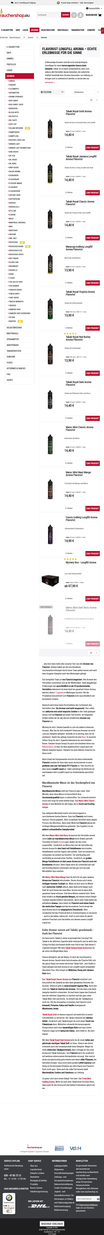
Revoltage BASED (16, 246)
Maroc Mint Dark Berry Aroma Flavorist (81, 609)
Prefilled (11, 64)
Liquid (9, 70)
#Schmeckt (13, 266)
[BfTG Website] (59, 1148)
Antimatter (14, 92)
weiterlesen (49, 82)
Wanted (12, 321)
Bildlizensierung (61, 1209)
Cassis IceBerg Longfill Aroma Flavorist (81, 519)
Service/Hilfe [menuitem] (94, 8)
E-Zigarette (59, 692)
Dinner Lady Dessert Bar (20, 147)
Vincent (12, 84)
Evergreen (13, 175)
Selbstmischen (14, 327)
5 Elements (14, 88)
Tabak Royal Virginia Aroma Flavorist (80, 293)
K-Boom (12, 214)
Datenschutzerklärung (63, 1184)
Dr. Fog (12, 155)
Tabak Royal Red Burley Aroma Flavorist (78, 338)
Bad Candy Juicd (16, 104)
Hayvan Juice (14, 195)
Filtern (47, 92)
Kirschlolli (14, 206)
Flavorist (13, 187)
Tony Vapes (14, 297)
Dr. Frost (13, 159)
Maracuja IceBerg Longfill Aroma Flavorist (79, 248)
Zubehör (11, 356)
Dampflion (13, 136)
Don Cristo (13, 151)
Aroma (62, 841)
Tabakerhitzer (14, 350)
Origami (12, 234)
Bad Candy (13, 100)
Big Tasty (13, 120)
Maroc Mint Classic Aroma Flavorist (79, 429)
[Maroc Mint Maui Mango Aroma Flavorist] (50, 489)
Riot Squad (13, 258)
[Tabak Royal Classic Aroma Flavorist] (50, 218)
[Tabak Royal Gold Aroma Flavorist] (50, 128)
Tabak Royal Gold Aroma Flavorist (79, 113)
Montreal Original (17, 222)
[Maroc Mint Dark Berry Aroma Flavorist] (50, 624)
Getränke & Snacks (16, 368)
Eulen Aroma (14, 171)
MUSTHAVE (13, 230)
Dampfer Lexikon (37, 1173)
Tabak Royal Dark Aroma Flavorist (78, 384)
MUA (11, 226)
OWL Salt (13, 238)
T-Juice (12, 278)
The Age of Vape (16, 282)
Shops (10, 380)
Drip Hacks (14, 167)
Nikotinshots (47, 746)
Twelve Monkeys (16, 301)
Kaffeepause (14, 199)
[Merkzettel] (74, 15)
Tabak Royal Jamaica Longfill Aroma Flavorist (81, 158)
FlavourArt (14, 179)
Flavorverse (14, 191)
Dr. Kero (12, 163)
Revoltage (13, 242)
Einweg (10, 58)
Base (84, 736)
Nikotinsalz (12, 333)
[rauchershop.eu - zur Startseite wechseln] (15, 14)
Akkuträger (13, 345)
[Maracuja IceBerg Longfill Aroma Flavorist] (50, 264)
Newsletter (34, 1176)
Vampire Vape (15, 309)
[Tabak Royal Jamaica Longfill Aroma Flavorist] (50, 173)
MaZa (11, 218)
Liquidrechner (36, 1169)
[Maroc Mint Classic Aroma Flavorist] (50, 444)
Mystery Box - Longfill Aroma (81, 562)
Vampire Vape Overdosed (19, 313)
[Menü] (13, 1194)
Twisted (12, 305)
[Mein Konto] (80, 15)
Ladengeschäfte (60, 1165)
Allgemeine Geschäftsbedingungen (64, 1171)
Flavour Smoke (15, 183)
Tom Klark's (14, 293)
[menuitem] (53, 14)
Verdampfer (13, 339)
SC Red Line (14, 262)
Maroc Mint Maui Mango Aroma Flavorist (78, 474)
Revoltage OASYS (16, 254)
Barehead (13, 108)
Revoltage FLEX (15, 250)
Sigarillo (13, 270)
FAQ (8, 374)
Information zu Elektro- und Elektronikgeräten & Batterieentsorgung (64, 1202)
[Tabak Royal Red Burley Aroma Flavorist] (50, 354)
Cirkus (12, 81)
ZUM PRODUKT (92, 147)
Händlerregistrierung (39, 1191)
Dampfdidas (14, 132)
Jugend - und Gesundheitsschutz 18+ (64, 1193)
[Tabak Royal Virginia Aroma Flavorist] (50, 309)
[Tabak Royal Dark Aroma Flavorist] (50, 399)
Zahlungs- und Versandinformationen (63, 1178)
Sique (11, 274)
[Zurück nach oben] (34, 1146)
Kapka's (12, 203)
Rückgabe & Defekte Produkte (38, 1182)
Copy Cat (13, 124)
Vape (9, 52)
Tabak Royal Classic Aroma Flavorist (80, 203)
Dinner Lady (14, 144)
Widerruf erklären (52, 1223)
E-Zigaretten (13, 46)
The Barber (14, 285)
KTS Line (12, 210)
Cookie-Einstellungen (63, 1187)
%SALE (10, 362)
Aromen (10, 76)
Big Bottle (13, 116)
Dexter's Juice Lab (17, 140)
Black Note (14, 112)
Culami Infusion (16, 128)
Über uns (34, 1165)
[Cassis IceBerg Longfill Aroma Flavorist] (50, 534)
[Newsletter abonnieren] (97, 1198)
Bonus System (36, 1187)
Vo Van (12, 317)
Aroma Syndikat (16, 96)
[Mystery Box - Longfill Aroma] (50, 579)
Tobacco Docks (15, 289)
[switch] (9, 1211)
